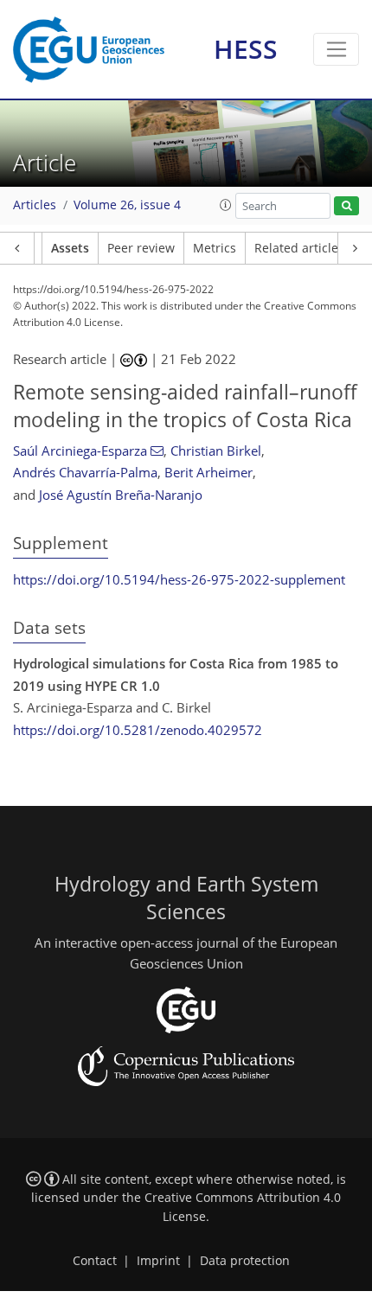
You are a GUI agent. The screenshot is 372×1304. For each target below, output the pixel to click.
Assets (70, 248)
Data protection (245, 1261)
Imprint (158, 1261)
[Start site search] (346, 206)
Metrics (214, 248)
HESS (246, 49)
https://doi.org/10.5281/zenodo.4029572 (137, 729)
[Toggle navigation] (336, 49)
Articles (34, 205)
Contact (95, 1261)
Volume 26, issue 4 (127, 205)
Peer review (141, 248)
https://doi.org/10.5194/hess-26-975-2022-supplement (179, 579)
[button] (226, 205)
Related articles (299, 248)
